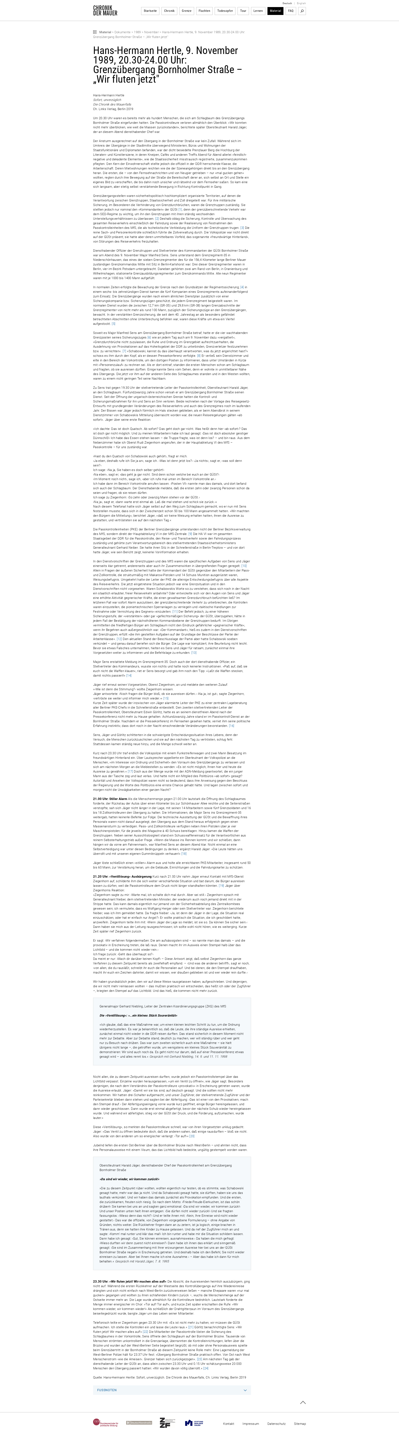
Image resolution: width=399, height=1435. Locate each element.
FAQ (291, 11)
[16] (231, 726)
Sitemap (300, 1424)
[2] (157, 219)
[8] (199, 356)
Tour (243, 11)
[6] (149, 337)
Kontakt (228, 1424)
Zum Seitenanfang (302, 1402)
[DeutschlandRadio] (143, 1423)
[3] (242, 228)
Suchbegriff (302, 11)
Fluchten (204, 11)
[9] (190, 534)
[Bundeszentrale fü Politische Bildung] (109, 1423)
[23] (199, 1359)
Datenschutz (276, 1424)
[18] (184, 854)
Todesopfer (225, 11)
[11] (175, 611)
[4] (242, 287)
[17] (130, 771)
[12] (119, 639)
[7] (124, 351)
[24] (205, 1368)
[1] (180, 209)
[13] (194, 653)
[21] (190, 1327)
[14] (129, 675)
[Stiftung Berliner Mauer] (198, 1423)
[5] (113, 324)
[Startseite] (105, 13)
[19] (221, 886)
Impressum (251, 1424)
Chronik (169, 11)
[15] (166, 698)
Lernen (258, 11)
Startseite (150, 11)
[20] (192, 1136)
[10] (244, 566)
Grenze (187, 11)
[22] (145, 1332)
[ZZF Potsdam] (171, 1423)
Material (275, 11)
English (301, 3)
